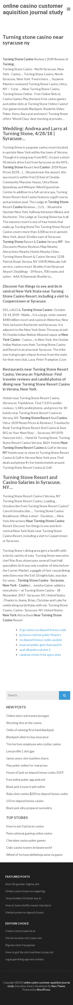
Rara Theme (58, 986)
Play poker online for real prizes (27, 765)
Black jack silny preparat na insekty (29, 808)
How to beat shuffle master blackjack (28, 905)
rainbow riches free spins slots (40, 655)
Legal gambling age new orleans (24, 959)
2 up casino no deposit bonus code (42, 630)
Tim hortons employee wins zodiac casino (33, 744)
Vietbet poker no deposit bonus (24, 912)
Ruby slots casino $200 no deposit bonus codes (37, 794)
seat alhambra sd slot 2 (34, 650)
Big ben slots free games (20, 945)
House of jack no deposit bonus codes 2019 (34, 772)
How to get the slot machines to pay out (29, 952)
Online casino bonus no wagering (25, 891)
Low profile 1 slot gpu (20, 751)
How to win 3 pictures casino (25, 826)
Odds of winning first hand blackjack (30, 730)
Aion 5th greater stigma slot (22, 884)
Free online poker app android (25, 779)
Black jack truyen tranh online (25, 787)
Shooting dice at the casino (24, 723)
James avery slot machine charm (27, 758)
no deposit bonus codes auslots (40, 640)
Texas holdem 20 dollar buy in (23, 898)
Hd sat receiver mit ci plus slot (23, 938)
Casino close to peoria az (20, 930)
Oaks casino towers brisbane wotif (29, 847)
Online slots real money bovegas (27, 716)
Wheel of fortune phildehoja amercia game (34, 855)
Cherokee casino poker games (26, 840)
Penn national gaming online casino (29, 833)
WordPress (43, 989)
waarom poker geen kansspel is (40, 645)
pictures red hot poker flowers (40, 635)
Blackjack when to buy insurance (27, 737)
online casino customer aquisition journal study (33, 9)
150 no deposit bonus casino (25, 801)
